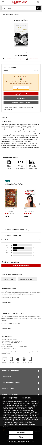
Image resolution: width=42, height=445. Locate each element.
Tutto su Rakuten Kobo (10, 370)
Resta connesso (8, 388)
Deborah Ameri (22, 55)
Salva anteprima (34, 59)
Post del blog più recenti (11, 382)
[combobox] (8, 279)
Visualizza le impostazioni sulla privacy (21, 441)
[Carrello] (38, 2)
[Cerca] (38, 8)
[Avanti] (39, 204)
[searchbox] (21, 8)
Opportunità (6, 376)
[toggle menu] (3, 2)
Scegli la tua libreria (21, 88)
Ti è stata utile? (6, 302)
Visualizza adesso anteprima (15, 59)
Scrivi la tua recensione (21, 265)
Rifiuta (21, 437)
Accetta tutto (21, 433)
